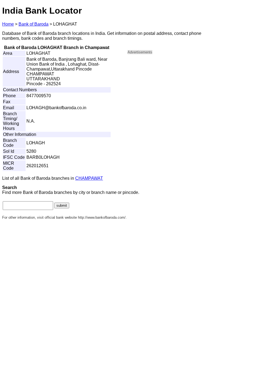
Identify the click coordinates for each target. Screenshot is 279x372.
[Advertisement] (174, 97)
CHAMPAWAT (89, 178)
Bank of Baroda (33, 24)
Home (8, 24)
